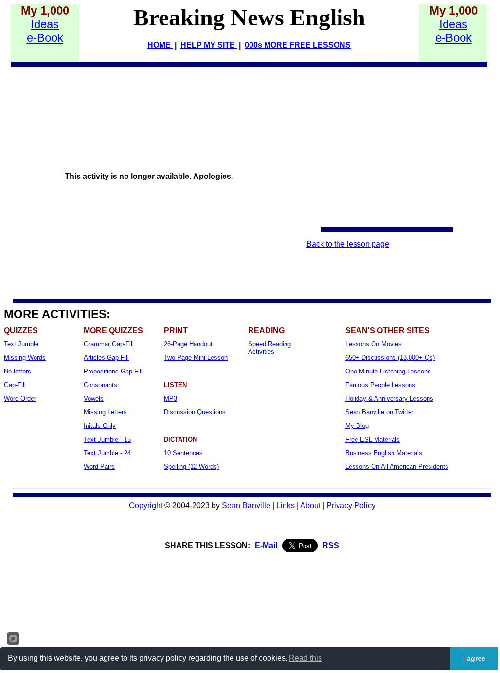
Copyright (145, 505)
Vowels (94, 398)
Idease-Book (45, 31)
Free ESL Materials (372, 439)
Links (285, 505)
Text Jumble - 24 (107, 453)
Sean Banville (246, 505)
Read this (305, 658)
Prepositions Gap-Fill (113, 371)
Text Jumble (21, 344)
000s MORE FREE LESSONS (298, 45)
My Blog (357, 425)
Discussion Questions (195, 412)
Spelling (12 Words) (191, 466)
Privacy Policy (350, 505)
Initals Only (100, 425)
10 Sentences (183, 453)
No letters (17, 371)
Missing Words (25, 357)
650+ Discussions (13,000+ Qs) (390, 357)
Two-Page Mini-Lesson (196, 357)
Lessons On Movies (373, 344)
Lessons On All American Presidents (396, 466)
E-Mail (266, 545)
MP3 (170, 398)
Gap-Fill (15, 385)
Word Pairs (99, 466)
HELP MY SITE (208, 45)
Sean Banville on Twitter (379, 412)
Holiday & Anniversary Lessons (389, 398)
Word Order (20, 398)
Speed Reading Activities (269, 347)
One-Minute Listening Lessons (388, 371)
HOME (160, 45)
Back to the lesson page (347, 244)
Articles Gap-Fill (106, 357)
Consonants (100, 385)
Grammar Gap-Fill (109, 344)
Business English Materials (383, 453)
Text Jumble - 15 (107, 439)
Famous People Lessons (380, 385)
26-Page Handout (188, 344)
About (310, 505)
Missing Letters (105, 412)
